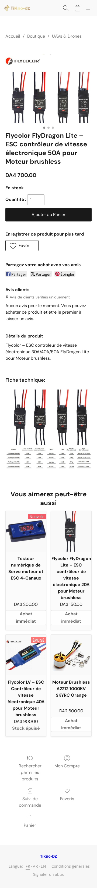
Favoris (67, 799)
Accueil (12, 36)
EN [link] (43, 866)
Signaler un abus (48, 874)
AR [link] (35, 866)
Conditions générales (70, 866)
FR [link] (28, 866)
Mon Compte (67, 766)
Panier (30, 825)
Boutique (36, 36)
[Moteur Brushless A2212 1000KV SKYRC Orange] (71, 655)
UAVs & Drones (67, 36)
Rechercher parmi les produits (30, 772)
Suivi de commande (30, 802)
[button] (17, 8)
